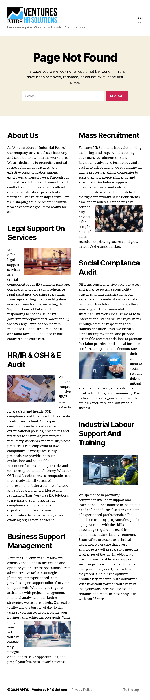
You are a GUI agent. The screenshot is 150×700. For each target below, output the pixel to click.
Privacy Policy (81, 690)
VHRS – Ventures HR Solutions (43, 690)
